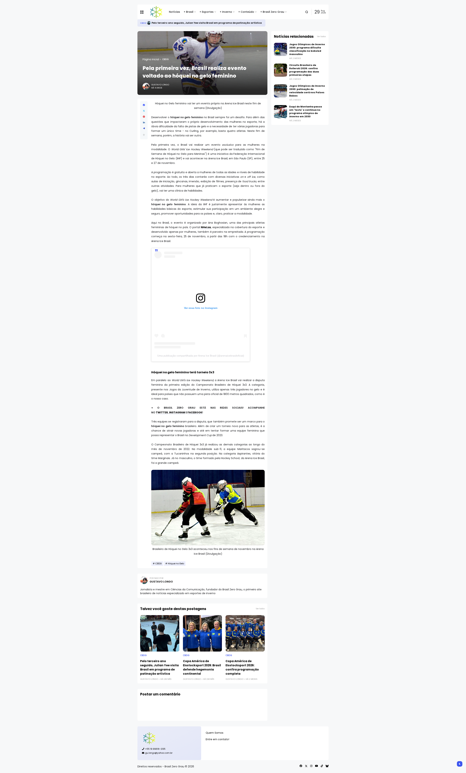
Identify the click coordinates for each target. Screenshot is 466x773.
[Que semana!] (159, 23)
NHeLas (206, 227)
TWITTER (162, 412)
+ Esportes (207, 12)
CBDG (165, 59)
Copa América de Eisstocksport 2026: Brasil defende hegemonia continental (202, 667)
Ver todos (260, 608)
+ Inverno (226, 12)
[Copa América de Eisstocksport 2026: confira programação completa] (245, 633)
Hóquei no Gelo (176, 563)
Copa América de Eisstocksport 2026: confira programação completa (242, 667)
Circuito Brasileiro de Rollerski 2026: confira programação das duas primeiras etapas (304, 70)
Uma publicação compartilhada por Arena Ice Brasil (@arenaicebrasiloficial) (200, 355)
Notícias (174, 12)
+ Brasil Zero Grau (272, 12)
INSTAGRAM (177, 412)
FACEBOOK (194, 412)
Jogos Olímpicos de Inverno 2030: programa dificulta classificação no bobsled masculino (307, 49)
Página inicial (151, 59)
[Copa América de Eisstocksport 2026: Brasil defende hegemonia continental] (202, 633)
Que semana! (170, 23)
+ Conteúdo (246, 12)
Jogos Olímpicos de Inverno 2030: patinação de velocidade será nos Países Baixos (307, 90)
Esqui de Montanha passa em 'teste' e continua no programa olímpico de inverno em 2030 (305, 111)
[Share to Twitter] (144, 111)
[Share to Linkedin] (144, 122)
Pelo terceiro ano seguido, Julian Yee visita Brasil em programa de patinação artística (159, 667)
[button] (144, 135)
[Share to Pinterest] (144, 117)
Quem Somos (214, 733)
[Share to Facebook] (144, 105)
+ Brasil (188, 12)
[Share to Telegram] (144, 128)
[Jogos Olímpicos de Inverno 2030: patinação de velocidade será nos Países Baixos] (280, 90)
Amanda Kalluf (148, 22)
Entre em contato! (217, 739)
